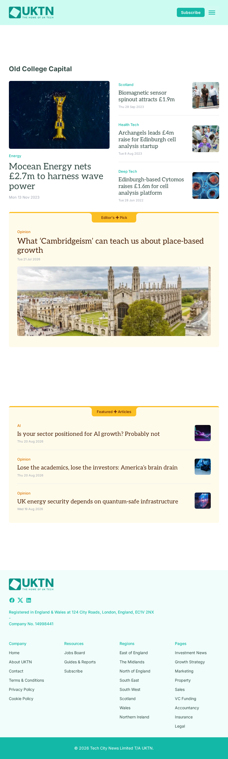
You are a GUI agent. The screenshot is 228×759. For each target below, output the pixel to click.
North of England (135, 671)
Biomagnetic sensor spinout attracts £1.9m (146, 96)
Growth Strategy (190, 661)
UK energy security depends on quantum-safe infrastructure (97, 501)
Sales (180, 689)
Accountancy (187, 707)
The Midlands (132, 661)
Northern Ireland (134, 717)
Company (17, 643)
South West (130, 689)
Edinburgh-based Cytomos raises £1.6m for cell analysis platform (151, 186)
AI (19, 425)
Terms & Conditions (26, 680)
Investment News (191, 652)
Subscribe (190, 12)
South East (129, 680)
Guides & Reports (80, 661)
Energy (15, 156)
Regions (127, 643)
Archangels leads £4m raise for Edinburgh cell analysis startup (147, 140)
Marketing (184, 671)
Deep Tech (127, 171)
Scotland (125, 84)
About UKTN (20, 661)
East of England (134, 652)
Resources (74, 643)
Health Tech (128, 124)
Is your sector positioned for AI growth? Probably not (88, 434)
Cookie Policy (21, 698)
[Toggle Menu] (212, 12)
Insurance (184, 717)
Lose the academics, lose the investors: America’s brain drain (97, 467)
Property (183, 680)
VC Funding (185, 698)
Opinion (24, 231)
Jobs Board (74, 652)
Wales (125, 707)
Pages (181, 643)
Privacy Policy (21, 689)
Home (14, 652)
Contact (16, 671)
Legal (180, 726)
